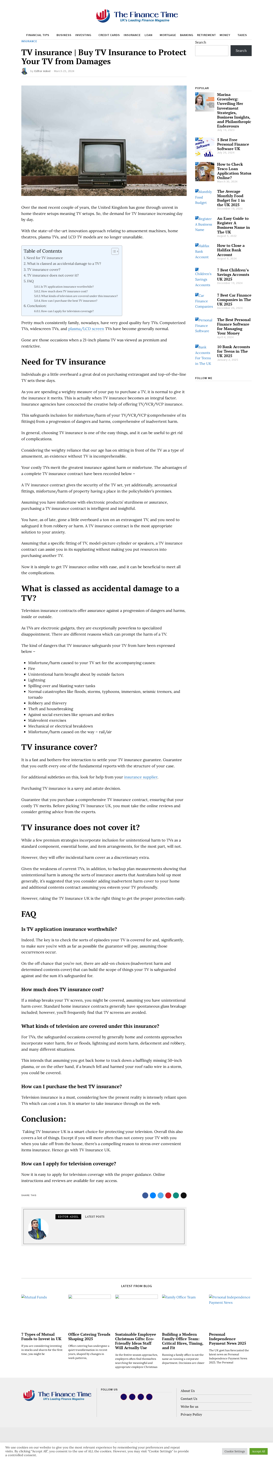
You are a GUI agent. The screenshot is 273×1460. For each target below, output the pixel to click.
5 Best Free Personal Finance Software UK (233, 144)
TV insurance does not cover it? (53, 275)
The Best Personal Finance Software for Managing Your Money (234, 326)
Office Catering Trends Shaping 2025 (89, 1336)
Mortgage (168, 35)
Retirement (206, 35)
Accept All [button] (258, 1451)
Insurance (132, 35)
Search (200, 42)
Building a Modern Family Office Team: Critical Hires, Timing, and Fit (182, 1341)
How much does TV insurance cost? (64, 291)
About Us (188, 1390)
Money (225, 35)
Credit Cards (109, 35)
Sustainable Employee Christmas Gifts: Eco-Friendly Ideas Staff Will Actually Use (135, 1341)
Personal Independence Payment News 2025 (227, 1339)
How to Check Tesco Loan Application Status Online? (234, 171)
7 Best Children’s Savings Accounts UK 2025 (233, 274)
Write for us (189, 1406)
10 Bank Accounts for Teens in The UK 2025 (233, 351)
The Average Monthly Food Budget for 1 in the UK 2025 (231, 198)
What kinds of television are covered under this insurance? (79, 296)
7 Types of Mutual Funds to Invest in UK (41, 1336)
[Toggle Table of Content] (113, 251)
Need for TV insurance (44, 258)
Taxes (242, 35)
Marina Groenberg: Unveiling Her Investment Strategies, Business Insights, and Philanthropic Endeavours (234, 110)
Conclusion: (36, 306)
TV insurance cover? (43, 269)
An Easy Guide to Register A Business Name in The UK (233, 225)
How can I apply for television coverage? (67, 311)
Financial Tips (37, 35)
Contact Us (189, 1398)
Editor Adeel (42, 71)
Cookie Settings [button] (235, 1451)
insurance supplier (140, 777)
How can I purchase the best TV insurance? (69, 301)
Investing (83, 35)
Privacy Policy (191, 1414)
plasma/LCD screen (86, 328)
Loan (148, 35)
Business (64, 35)
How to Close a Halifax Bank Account (231, 250)
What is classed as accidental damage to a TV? (64, 263)
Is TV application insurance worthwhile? (67, 286)
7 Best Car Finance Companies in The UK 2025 (234, 300)
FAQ (30, 281)
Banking (186, 35)
